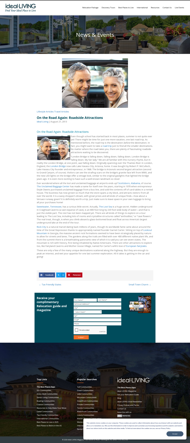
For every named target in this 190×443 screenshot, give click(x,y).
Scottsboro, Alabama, (129, 183)
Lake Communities (84, 394)
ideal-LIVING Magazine (126, 391)
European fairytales (136, 246)
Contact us (121, 408)
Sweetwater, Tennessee (49, 206)
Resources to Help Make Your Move (51, 408)
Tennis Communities (85, 408)
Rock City (41, 226)
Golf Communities (84, 387)
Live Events (179, 7)
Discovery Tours (108, 7)
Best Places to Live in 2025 (47, 422)
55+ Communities (44, 390)
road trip (107, 145)
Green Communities (85, 390)
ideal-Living (42, 121)
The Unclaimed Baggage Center (53, 186)
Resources (155, 7)
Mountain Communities (87, 397)
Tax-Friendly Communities (47, 415)
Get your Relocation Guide (128, 394)
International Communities (48, 418)
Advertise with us (124, 412)
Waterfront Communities (87, 411)
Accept (174, 434)
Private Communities (85, 404)
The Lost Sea (105, 206)
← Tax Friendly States (50, 284)
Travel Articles (61, 111)
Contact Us (167, 7)
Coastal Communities (45, 404)
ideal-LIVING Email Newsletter (129, 401)
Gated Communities (45, 411)
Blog (119, 398)
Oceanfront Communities (87, 401)
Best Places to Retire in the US (49, 425)
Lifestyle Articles (45, 111)
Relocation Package (90, 7)
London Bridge (58, 166)
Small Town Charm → (140, 284)
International (142, 7)
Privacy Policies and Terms (128, 405)
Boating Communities (46, 401)
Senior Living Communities (48, 397)
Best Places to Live (126, 7)
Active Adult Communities (47, 394)
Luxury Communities (85, 415)
